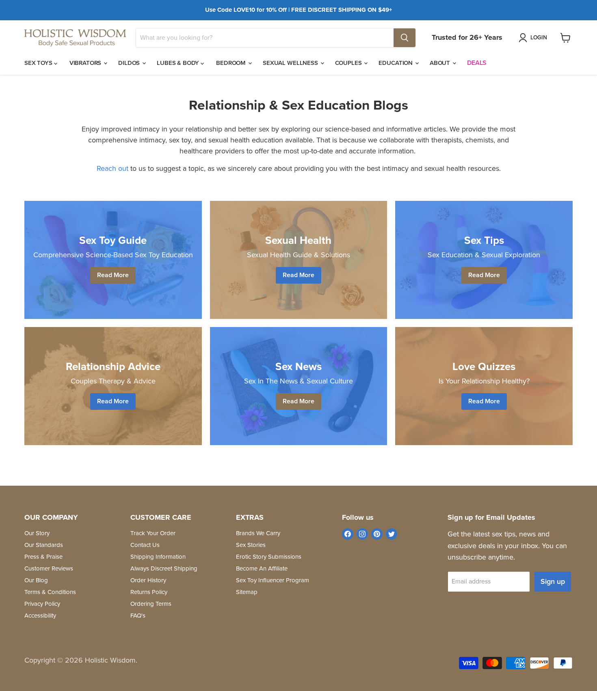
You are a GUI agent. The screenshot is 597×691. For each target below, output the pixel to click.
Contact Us (145, 544)
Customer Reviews (48, 568)
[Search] (404, 37)
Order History (148, 580)
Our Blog (36, 580)
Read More (113, 275)
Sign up (553, 581)
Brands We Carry (258, 533)
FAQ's (137, 615)
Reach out (112, 168)
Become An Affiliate (262, 568)
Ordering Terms (150, 603)
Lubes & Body (179, 62)
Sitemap (246, 592)
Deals (477, 62)
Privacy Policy (42, 603)
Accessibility (40, 615)
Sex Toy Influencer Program (272, 580)
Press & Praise (43, 556)
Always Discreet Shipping (163, 568)
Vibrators (86, 62)
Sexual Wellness (291, 62)
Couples (349, 62)
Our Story (37, 533)
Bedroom (231, 62)
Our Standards (43, 544)
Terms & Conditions (50, 592)
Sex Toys (39, 62)
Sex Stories (251, 544)
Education (396, 62)
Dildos (129, 62)
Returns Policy (148, 592)
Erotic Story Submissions (268, 556)
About (441, 62)
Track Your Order (152, 533)
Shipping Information (158, 556)
